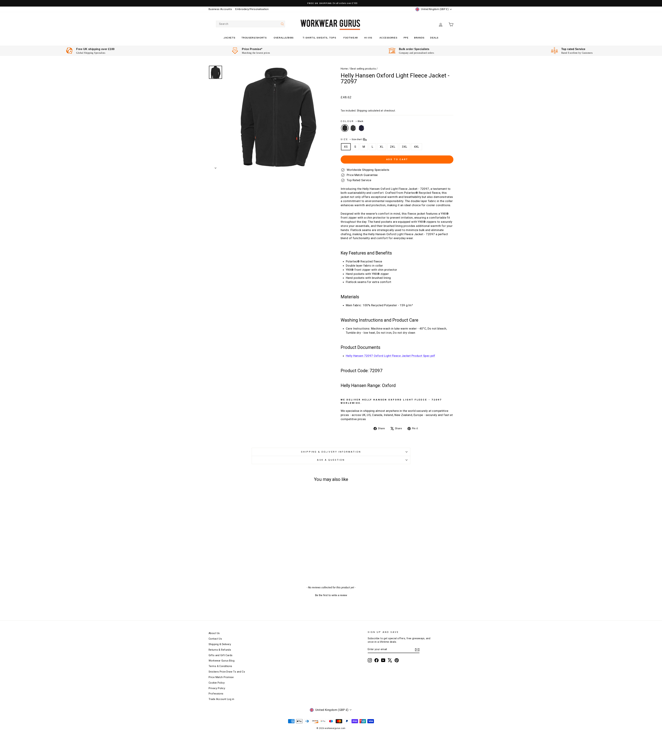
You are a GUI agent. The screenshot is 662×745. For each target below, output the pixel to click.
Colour (352, 121)
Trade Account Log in (221, 699)
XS (346, 146)
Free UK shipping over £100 (95, 49)
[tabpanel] (90, 51)
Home (344, 68)
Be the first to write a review (331, 595)
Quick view (238, 544)
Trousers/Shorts (254, 37)
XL (381, 146)
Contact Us (215, 638)
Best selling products (363, 68)
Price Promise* (252, 49)
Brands (419, 37)
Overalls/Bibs (283, 37)
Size (351, 139)
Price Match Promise (221, 677)
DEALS (434, 37)
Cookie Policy (217, 682)
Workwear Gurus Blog (221, 660)
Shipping (362, 110)
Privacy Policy (217, 688)
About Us (214, 633)
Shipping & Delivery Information (331, 451)
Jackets (229, 37)
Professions (216, 693)
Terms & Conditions (220, 666)
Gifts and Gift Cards (221, 655)
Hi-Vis (368, 37)
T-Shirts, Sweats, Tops (319, 37)
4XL (416, 146)
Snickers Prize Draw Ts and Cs (227, 671)
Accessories (388, 37)
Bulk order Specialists (414, 49)
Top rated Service (573, 49)
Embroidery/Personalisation (252, 9)
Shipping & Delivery (220, 644)
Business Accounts (220, 9)
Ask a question (331, 459)
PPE (406, 37)
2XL (392, 146)
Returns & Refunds (220, 649)
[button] (331, 595)
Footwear (350, 37)
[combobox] (250, 24)
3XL (404, 146)
